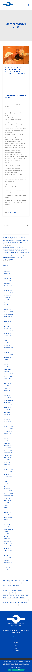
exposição (20, 590)
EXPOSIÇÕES (16, 645)
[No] (30, 666)
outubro (5, 600)
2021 (20, 583)
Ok (9, 669)
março (9, 597)
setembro (14, 604)
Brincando (16, 585)
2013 (16, 580)
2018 (8, 583)
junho (22, 595)
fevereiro (5, 592)
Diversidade (13, 590)
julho (17, 595)
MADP (27, 595)
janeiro (12, 595)
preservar (12, 600)
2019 (12, 583)
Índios (20, 604)
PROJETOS (16, 650)
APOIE (16, 648)
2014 (19, 580)
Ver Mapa (16, 636)
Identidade (18, 592)
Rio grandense (6, 604)
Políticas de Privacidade (18, 669)
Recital (14, 602)
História (12, 592)
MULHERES (22, 597)
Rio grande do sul (22, 602)
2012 (12, 580)
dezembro (5, 590)
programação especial (22, 600)
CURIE (23, 588)
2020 (16, 583)
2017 (4, 583)
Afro (4, 585)
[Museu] (8, 5)
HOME (16, 641)
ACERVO (16, 644)
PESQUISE (16, 647)
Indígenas (5, 595)
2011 (8, 580)
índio (25, 604)
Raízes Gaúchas (7, 602)
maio (4, 597)
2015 (23, 580)
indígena (25, 592)
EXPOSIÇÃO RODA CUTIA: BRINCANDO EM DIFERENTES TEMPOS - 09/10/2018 (15, 70)
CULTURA (18, 588)
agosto (9, 585)
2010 (4, 580)
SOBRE (16, 642)
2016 (27, 580)
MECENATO (15, 597)
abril (24, 583)
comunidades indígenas (9, 588)
